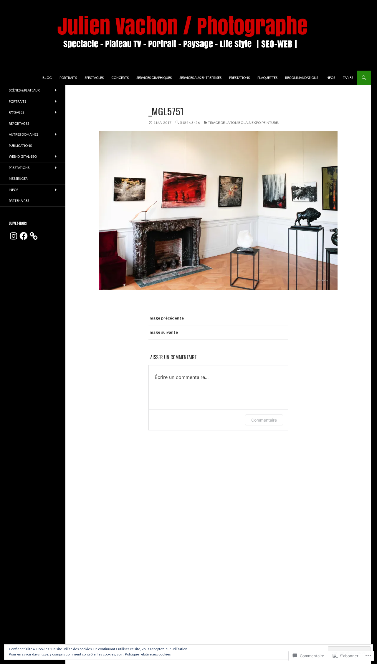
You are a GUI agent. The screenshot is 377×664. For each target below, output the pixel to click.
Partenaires (19, 200)
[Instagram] (13, 236)
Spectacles (94, 77)
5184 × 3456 (190, 122)
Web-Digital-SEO (23, 156)
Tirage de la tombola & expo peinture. (243, 122)
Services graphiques (154, 77)
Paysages (16, 112)
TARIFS (348, 77)
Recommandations (301, 77)
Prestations (239, 77)
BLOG (47, 77)
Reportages (19, 123)
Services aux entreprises (200, 77)
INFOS (330, 77)
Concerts (120, 77)
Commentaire (264, 419)
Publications (20, 145)
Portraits (68, 77)
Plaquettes (267, 77)
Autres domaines (23, 134)
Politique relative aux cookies (148, 654)
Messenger (18, 178)
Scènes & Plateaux (24, 90)
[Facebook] (23, 236)
